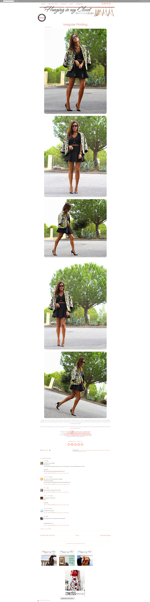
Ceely (45, 460)
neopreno (79, 451)
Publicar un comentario (45, 528)
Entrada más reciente (47, 535)
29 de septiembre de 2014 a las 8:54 (56, 512)
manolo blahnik (98, 450)
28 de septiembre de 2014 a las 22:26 (56, 484)
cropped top (89, 450)
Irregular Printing (75, 24)
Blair (45, 516)
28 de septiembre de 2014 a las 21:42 (56, 473)
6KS (71, 431)
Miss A (45, 487)
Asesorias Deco (53, 4)
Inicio (77, 535)
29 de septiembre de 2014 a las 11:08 (56, 525)
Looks (71, 4)
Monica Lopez (47, 476)
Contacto (64, 4)
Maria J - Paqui (47, 495)
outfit (84, 451)
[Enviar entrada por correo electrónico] (49, 450)
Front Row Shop (69, 435)
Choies (70, 433)
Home (43, 4)
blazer (83, 450)
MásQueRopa (47, 508)
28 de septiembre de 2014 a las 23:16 (56, 505)
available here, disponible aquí (82, 435)
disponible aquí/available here (80, 433)
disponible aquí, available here (81, 431)
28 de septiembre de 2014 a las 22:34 (56, 492)
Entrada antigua (105, 535)
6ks (80, 450)
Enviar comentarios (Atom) (78, 543)
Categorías (79, 4)
